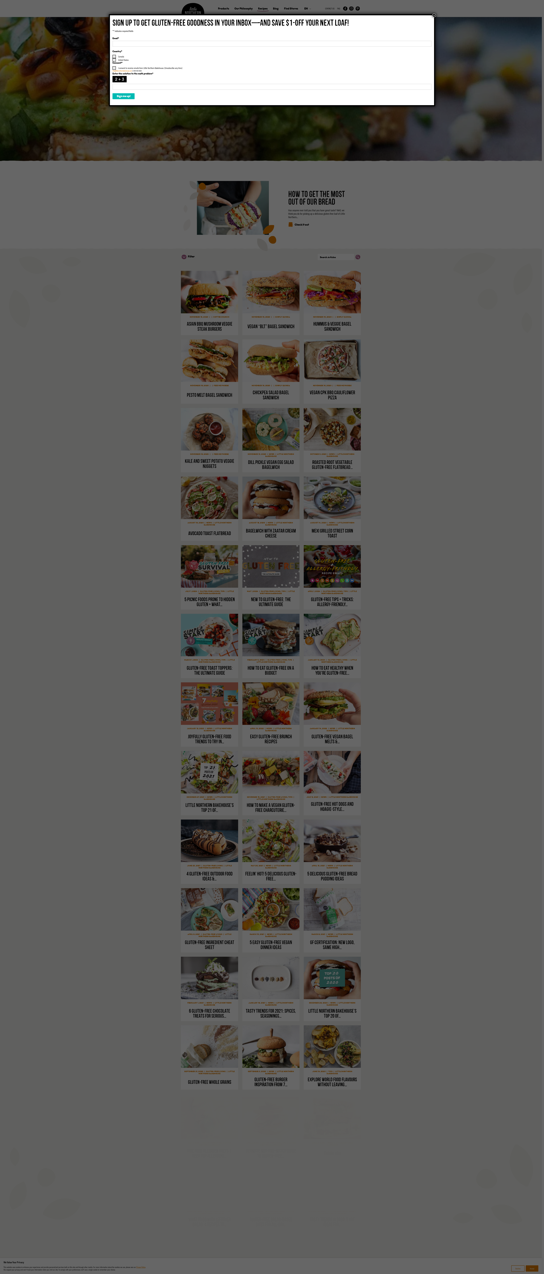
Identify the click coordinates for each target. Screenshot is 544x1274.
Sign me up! (123, 96)
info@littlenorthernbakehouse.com (122, 70)
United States (123, 60)
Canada (121, 56)
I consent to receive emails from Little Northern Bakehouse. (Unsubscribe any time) (150, 68)
